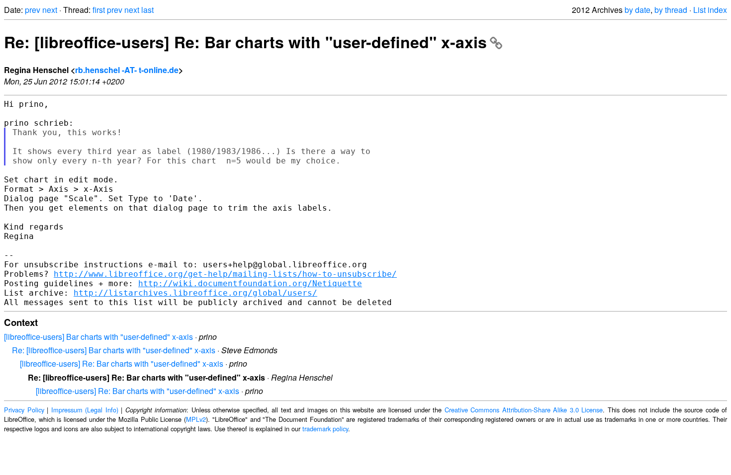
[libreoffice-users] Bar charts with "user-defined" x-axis (98, 336)
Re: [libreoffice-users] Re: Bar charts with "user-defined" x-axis (245, 41)
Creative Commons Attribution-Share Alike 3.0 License (524, 409)
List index (710, 9)
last (147, 9)
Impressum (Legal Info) (84, 409)
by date (637, 9)
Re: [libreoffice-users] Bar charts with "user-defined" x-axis (113, 350)
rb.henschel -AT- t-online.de (127, 70)
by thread (670, 9)
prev (32, 9)
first (98, 9)
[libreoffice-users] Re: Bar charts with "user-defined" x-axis (121, 363)
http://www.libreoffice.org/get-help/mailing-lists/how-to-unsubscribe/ (225, 274)
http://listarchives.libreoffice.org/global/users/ (195, 293)
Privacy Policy (24, 409)
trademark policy (325, 428)
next (49, 9)
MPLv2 (196, 419)
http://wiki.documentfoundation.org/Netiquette (250, 283)
